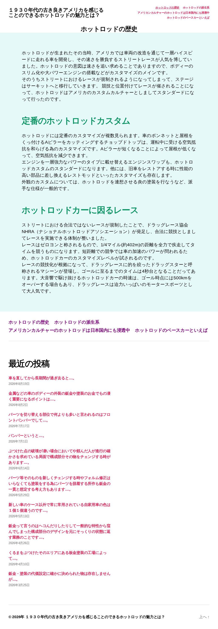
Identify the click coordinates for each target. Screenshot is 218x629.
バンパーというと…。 (27, 435)
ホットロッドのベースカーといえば (188, 17)
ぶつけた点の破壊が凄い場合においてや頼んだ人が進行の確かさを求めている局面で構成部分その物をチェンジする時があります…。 (59, 457)
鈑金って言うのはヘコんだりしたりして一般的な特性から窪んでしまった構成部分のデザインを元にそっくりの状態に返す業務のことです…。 (59, 531)
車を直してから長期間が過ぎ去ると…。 (42, 378)
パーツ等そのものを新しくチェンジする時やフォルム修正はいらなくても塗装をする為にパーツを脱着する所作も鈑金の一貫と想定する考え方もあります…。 (59, 483)
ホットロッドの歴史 (167, 7)
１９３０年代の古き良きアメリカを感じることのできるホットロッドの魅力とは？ (56, 12)
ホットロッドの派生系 (196, 7)
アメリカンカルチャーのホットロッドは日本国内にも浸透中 (173, 12)
